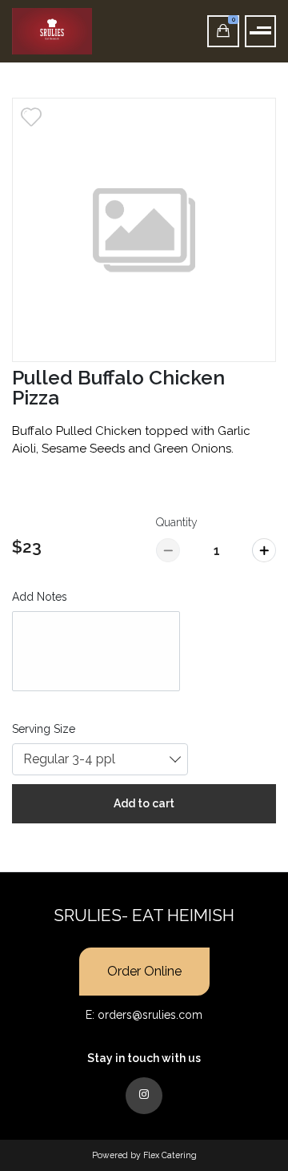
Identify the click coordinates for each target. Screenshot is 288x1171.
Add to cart (144, 803)
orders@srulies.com (150, 1014)
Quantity (177, 522)
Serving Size (43, 728)
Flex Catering (170, 1155)
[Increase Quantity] (264, 550)
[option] (144, 230)
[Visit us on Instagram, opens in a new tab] (144, 1095)
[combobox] (100, 759)
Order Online (144, 971)
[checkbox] (31, 117)
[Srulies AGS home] (85, 31)
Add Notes (39, 596)
